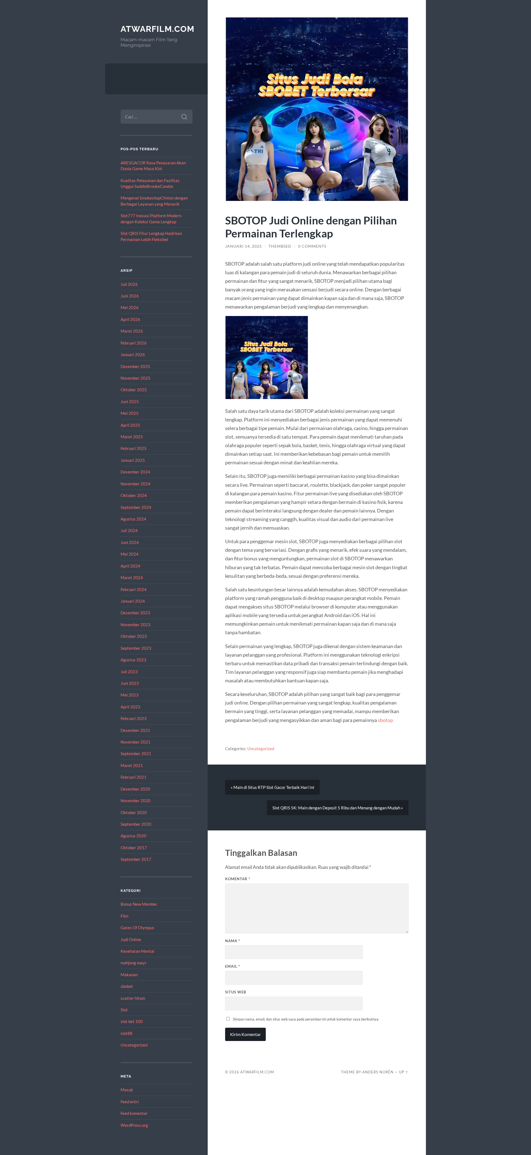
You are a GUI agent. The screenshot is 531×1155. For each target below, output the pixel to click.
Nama (232, 941)
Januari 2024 (133, 601)
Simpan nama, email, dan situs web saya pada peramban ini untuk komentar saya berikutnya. (306, 1019)
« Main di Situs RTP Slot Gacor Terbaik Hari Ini (272, 787)
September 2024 (136, 507)
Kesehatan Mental (137, 951)
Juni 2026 (130, 295)
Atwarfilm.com (157, 29)
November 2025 (135, 377)
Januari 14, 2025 (243, 246)
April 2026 (130, 319)
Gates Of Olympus (137, 927)
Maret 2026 (132, 330)
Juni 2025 (130, 401)
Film (124, 915)
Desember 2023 (135, 612)
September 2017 (136, 859)
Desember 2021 (135, 730)
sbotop (385, 720)
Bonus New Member (139, 904)
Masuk (127, 1089)
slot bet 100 (132, 1021)
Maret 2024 (132, 577)
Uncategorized (134, 1044)
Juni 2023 (130, 683)
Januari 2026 (133, 354)
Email (232, 966)
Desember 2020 (135, 788)
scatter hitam (133, 998)
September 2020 (136, 824)
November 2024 (135, 483)
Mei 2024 (130, 553)
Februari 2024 (134, 589)
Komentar (237, 879)
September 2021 (136, 753)
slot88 (126, 1033)
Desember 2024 (135, 471)
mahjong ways (133, 962)
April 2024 (130, 565)
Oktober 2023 (134, 636)
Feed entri (130, 1101)
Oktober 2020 (134, 812)
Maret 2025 (132, 436)
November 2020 (135, 800)
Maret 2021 (132, 765)
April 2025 (130, 425)
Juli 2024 (129, 530)
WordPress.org (134, 1125)
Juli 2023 (129, 671)
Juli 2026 (129, 284)
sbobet (127, 986)
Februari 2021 (134, 777)
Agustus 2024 (133, 518)
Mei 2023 (130, 694)
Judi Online (131, 939)
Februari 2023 (134, 718)
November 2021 (135, 741)
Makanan (129, 974)
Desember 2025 (135, 366)
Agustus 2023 (133, 659)
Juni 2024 (130, 542)
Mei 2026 (130, 307)
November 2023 (135, 624)
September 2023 (136, 648)
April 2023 (130, 706)
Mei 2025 (130, 413)
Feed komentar (134, 1113)
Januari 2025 (133, 460)
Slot (124, 1009)
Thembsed (280, 246)
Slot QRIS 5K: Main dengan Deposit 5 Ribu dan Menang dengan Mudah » (337, 807)
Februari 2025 (134, 448)
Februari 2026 (134, 342)
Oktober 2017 (134, 847)
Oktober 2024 (134, 495)
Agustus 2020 (133, 835)
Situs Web (235, 992)
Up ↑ (403, 1072)
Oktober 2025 (134, 389)
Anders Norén (378, 1072)
